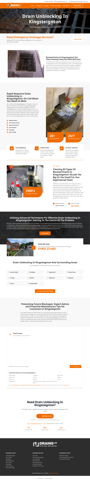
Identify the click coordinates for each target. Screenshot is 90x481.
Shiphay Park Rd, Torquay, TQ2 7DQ (79, 1)
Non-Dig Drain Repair (37, 464)
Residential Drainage (63, 455)
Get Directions (76, 366)
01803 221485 (49, 1)
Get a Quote (77, 5)
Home (32, 5)
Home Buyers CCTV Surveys (38, 466)
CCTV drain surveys (35, 225)
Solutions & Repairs (55, 5)
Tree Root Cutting (36, 460)
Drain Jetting (8, 459)
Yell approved (14, 385)
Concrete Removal (36, 459)
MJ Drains (78, 65)
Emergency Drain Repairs (64, 459)
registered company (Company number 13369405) (30, 385)
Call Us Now (45, 233)
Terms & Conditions (49, 478)
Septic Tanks (35, 455)
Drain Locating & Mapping (38, 457)
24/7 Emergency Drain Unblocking (66, 457)
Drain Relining (9, 462)
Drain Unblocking (9, 466)
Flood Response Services (38, 462)
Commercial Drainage (10, 467)
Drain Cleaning (9, 457)
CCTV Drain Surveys (10, 460)
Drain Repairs (8, 464)
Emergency (39, 5)
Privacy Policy (40, 478)
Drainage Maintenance (10, 455)
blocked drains (21, 104)
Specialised (66, 5)
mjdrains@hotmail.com (61, 1)
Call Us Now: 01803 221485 (46, 291)
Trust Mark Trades (53, 473)
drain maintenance (55, 317)
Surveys (46, 5)
